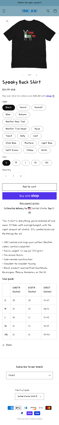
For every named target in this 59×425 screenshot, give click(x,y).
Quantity (6, 170)
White (44, 150)
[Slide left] (22, 75)
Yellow (30, 150)
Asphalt (39, 107)
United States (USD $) (27, 396)
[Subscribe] (49, 375)
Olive (8, 114)
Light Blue (47, 143)
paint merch (25, 419)
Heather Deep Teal (15, 122)
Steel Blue (11, 143)
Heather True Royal (16, 129)
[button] (3, 10)
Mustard (29, 143)
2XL (47, 163)
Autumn (23, 114)
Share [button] (9, 345)
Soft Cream (12, 150)
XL (35, 163)
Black (9, 107)
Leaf (35, 136)
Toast (9, 136)
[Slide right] (36, 75)
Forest (23, 107)
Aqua (37, 129)
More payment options (29, 203)
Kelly (22, 136)
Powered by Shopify (36, 419)
